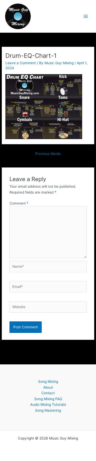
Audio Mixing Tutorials (48, 404)
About (48, 387)
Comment (18, 203)
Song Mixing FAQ (48, 399)
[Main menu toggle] (86, 16)
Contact (48, 393)
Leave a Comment (20, 63)
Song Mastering (48, 410)
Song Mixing (48, 381)
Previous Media (48, 154)
